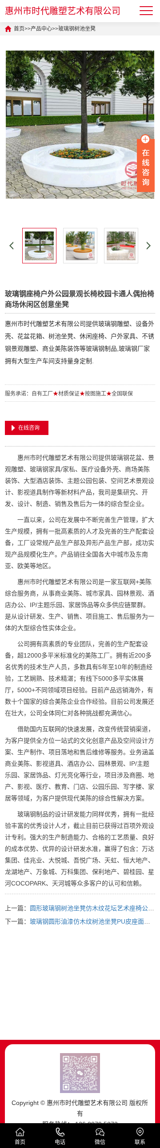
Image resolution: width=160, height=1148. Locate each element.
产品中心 (41, 29)
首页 (19, 29)
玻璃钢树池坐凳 (77, 29)
